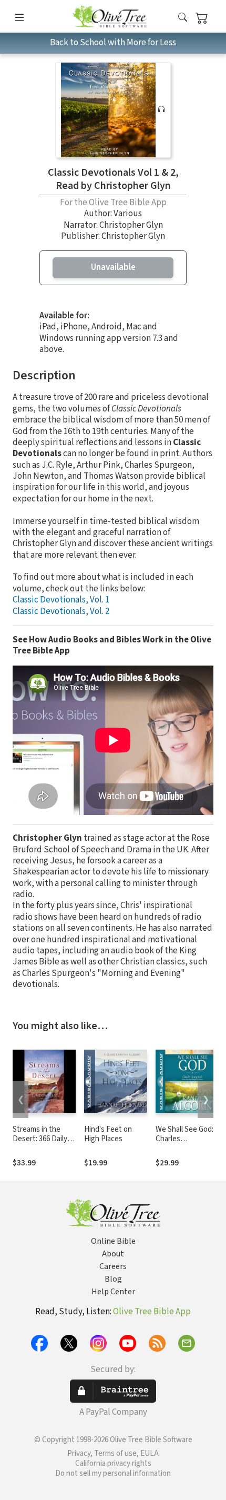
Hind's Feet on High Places (108, 1134)
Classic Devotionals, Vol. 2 (61, 611)
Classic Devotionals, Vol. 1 (61, 599)
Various (128, 213)
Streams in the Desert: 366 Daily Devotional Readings (40, 1144)
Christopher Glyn (131, 225)
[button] (182, 18)
